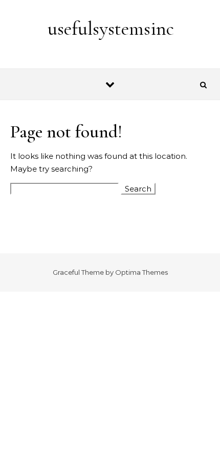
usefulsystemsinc (111, 28)
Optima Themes (141, 272)
